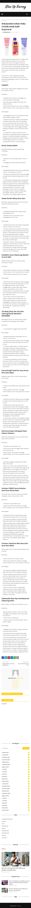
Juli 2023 (15, 769)
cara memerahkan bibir (7, 819)
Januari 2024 (15, 755)
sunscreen (4, 837)
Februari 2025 (15, 752)
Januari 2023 (15, 783)
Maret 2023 (15, 779)
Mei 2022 (15, 803)
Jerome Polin (15, 681)
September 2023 (15, 764)
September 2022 (15, 793)
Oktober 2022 (15, 791)
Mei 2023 (15, 774)
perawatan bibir (5, 830)
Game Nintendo (15, 686)
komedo (4, 821)
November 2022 (15, 788)
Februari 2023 (15, 781)
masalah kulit (5, 826)
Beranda (3, 19)
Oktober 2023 (15, 762)
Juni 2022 (15, 800)
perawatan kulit (5, 833)
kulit (3, 823)
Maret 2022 (15, 807)
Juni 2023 (15, 771)
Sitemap (4, 848)
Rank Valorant (15, 680)
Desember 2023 (15, 757)
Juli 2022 (15, 798)
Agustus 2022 (15, 795)
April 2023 (15, 776)
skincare (4, 835)
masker (3, 828)
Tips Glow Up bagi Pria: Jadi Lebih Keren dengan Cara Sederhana (13, 869)
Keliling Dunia (6, 32)
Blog (20, 905)
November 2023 (15, 759)
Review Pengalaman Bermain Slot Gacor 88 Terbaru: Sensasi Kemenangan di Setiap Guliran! (19, 882)
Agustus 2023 (15, 767)
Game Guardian (15, 684)
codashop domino (16, 683)
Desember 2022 (15, 786)
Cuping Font (15, 687)
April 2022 (15, 805)
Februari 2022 (15, 810)
